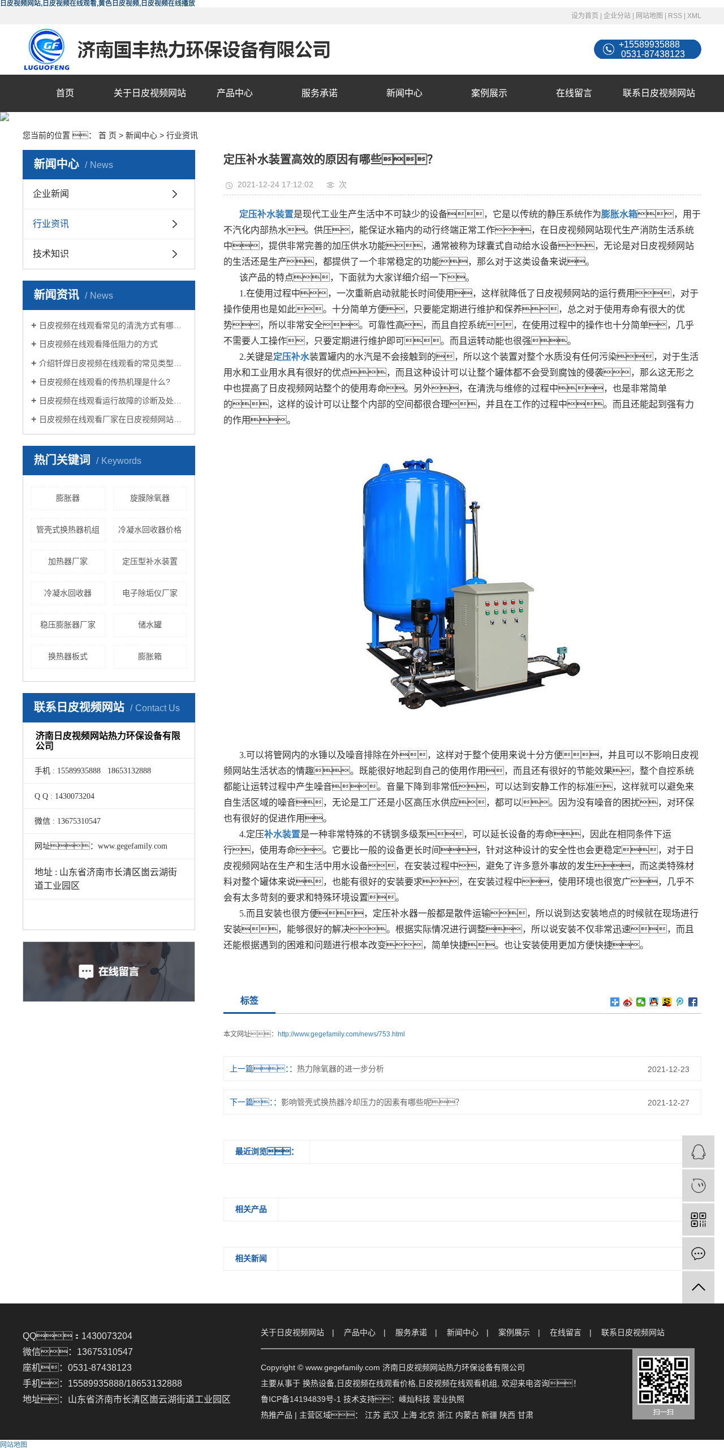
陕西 (507, 1414)
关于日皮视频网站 (150, 93)
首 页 (107, 135)
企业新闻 (51, 194)
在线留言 (574, 93)
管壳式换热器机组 (68, 529)
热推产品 (276, 1414)
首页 (65, 93)
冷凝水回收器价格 (150, 529)
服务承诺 (319, 93)
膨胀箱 (150, 656)
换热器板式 (68, 656)
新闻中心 (404, 93)
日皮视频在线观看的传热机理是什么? (104, 381)
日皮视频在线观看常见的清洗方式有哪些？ (113, 325)
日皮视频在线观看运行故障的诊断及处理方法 (113, 400)
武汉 (391, 1414)
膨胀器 (68, 497)
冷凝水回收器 (68, 592)
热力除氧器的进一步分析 (340, 1068)
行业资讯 (182, 135)
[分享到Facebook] (693, 1001)
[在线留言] (698, 1253)
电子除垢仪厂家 (150, 592)
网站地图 (649, 16)
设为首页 (584, 16)
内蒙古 (467, 1414)
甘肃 (525, 1414)
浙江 (445, 1414)
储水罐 (150, 624)
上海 (409, 1414)
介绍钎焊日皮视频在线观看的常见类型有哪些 (113, 363)
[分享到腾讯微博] (680, 1001)
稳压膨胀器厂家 (68, 624)
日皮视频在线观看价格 (376, 1383)
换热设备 (318, 1383)
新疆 (489, 1414)
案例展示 (489, 93)
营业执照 (448, 1399)
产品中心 (235, 93)
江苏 (373, 1414)
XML (694, 16)
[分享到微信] (641, 1001)
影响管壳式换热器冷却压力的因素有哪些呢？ (372, 1102)
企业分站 (617, 16)
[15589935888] (698, 1185)
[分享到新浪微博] (628, 1001)
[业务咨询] (698, 1151)
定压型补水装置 (150, 561)
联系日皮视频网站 (659, 93)
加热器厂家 (68, 561)
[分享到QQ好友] (654, 1001)
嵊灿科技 (414, 1399)
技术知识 (51, 254)
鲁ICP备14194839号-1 (301, 1399)
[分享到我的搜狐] (667, 1001)
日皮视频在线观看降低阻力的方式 (98, 343)
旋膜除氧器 (150, 497)
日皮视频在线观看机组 (457, 1383)
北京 (427, 1414)
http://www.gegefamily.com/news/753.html (341, 1034)
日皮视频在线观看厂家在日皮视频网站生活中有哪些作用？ (113, 419)
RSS (675, 16)
